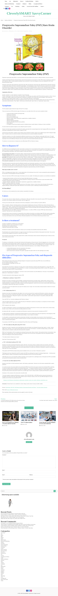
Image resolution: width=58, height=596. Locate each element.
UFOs (2, 577)
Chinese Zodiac (3, 545)
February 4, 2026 (24, 424)
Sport (2, 574)
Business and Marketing (9, 3)
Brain (27, 31)
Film (1, 554)
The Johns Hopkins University (42, 387)
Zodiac (2, 580)
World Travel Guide (4, 579)
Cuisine (23, 6)
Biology (2, 537)
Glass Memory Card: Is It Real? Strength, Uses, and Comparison (12, 517)
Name (3, 470)
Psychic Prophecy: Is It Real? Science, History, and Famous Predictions (13, 514)
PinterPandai (8, 387)
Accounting (3, 532)
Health (2, 557)
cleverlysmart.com (6, 31)
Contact (41, 6)
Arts (10, 1)
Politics (30, 3)
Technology (17, 6)
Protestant (3, 569)
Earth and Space (4, 550)
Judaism (2, 562)
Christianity (3, 547)
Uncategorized (3, 578)
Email (3, 474)
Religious (2, 572)
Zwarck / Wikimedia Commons (12, 389)
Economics (18, 3)
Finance (2, 555)
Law (12, 6)
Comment (4, 454)
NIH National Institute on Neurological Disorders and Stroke (25, 387)
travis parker (3, 523)
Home (6, 1)
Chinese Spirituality (4, 544)
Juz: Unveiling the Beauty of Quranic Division (15, 523)
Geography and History (38, 3)
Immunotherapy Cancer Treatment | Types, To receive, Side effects (17, 526)
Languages (7, 6)
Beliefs (37, 1)
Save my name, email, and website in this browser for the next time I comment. (18, 479)
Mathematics (15, 1)
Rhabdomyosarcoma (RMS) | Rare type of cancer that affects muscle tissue (21, 524)
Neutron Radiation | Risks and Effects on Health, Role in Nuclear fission (21, 525)
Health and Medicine (29, 1)
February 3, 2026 (42, 425)
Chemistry (2, 543)
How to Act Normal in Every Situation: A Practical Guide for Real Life (10, 423)
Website (31, 474)
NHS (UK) (12, 387)
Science (21, 1)
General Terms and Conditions (32, 6)
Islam (2, 561)
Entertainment (3, 553)
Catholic (2, 542)
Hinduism (2, 560)
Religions (24, 3)
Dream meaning (4, 549)
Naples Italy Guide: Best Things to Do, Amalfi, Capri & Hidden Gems (13, 518)
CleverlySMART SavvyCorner (29, 13)
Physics (2, 567)
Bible (2, 536)
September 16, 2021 (13, 31)
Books (2, 538)
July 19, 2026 (5, 425)
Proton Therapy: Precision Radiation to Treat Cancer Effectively (47, 423)
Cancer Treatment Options (26, 422)
